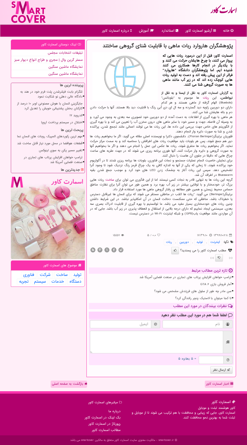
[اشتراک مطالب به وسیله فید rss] (93, 249)
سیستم (40, 282)
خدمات (57, 282)
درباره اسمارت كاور (116, 30)
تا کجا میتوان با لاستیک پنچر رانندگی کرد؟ (203, 298)
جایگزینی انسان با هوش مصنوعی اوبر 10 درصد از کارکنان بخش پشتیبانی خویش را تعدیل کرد (49, 106)
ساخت (109, 180)
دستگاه (75, 282)
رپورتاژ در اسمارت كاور (105, 423)
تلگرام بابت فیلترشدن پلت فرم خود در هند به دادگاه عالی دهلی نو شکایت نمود (51, 94)
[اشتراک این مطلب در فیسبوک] (114, 249)
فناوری (28, 275)
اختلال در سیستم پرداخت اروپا (61, 122)
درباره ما (114, 411)
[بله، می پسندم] (175, 250)
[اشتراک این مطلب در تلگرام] (121, 249)
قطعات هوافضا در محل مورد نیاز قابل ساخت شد (49, 143)
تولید (199, 242)
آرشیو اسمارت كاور (199, 30)
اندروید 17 (75, 115)
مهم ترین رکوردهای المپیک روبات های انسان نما (49, 136)
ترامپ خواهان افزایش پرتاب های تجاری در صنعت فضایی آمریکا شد (185, 277)
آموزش (144, 30)
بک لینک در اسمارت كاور (103, 417)
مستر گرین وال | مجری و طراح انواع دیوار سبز (48, 59)
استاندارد (168, 30)
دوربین (184, 242)
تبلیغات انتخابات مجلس (65, 52)
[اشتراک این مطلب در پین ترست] (100, 249)
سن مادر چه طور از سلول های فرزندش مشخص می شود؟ (193, 291)
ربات (206, 98)
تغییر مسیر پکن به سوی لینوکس (60, 150)
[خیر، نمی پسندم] (219, 257)
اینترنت (215, 242)
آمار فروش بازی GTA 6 (216, 284)
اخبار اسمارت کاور (218, 384)
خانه (227, 30)
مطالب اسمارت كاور (106, 430)
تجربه (23, 282)
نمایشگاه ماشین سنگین (65, 66)
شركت (45, 275)
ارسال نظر (220, 370)
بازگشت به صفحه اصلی (68, 384)
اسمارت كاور (223, 12)
